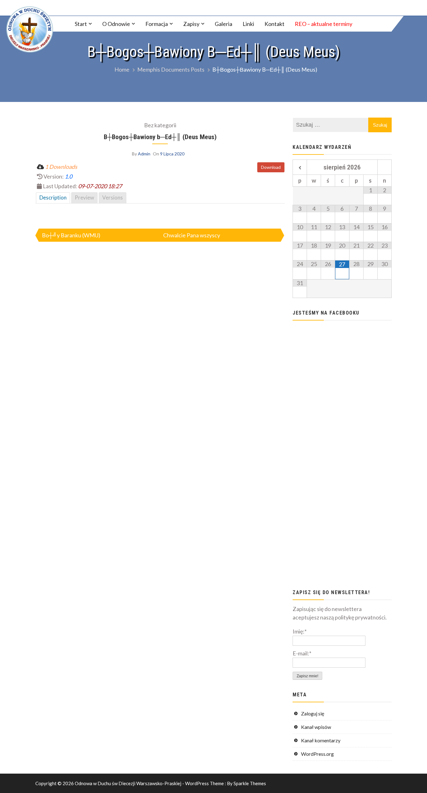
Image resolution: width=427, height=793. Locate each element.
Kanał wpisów (316, 727)
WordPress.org (317, 754)
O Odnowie (116, 23)
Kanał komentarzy (320, 740)
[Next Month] (384, 168)
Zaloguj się (312, 713)
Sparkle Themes (250, 783)
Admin (144, 153)
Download (271, 167)
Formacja (156, 23)
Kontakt (274, 23)
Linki (248, 23)
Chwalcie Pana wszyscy (191, 235)
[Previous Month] (300, 168)
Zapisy (191, 23)
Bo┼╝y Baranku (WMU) (71, 235)
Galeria (223, 23)
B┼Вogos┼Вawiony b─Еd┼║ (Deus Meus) (160, 137)
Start (81, 23)
